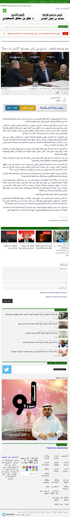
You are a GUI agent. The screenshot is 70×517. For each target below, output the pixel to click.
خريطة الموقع (43, 1)
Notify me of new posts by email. (55, 296)
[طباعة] (57, 92)
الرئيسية (64, 456)
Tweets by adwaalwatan (57, 448)
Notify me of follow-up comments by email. (53, 292)
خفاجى (18, 514)
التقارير (55, 486)
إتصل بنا (58, 1)
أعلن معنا (51, 1)
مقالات (46, 469)
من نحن (65, 1)
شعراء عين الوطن (61, 504)
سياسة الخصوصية (33, 1)
